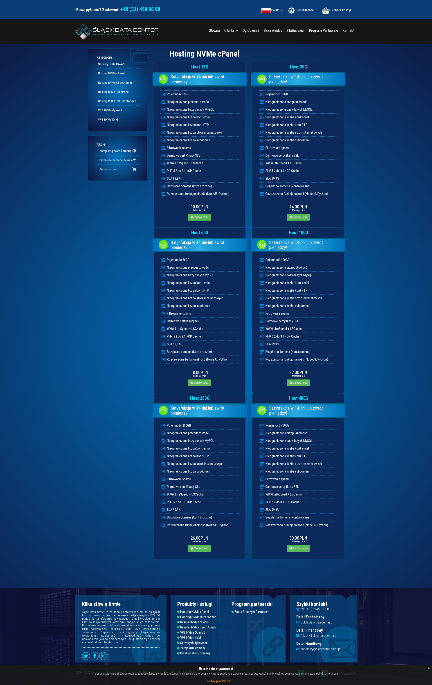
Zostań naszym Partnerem (251, 612)
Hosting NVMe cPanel (111, 73)
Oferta (230, 30)
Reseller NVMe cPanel (194, 622)
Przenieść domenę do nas (115, 160)
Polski (275, 10)
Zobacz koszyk (341, 10)
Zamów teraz (201, 217)
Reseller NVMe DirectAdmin (198, 627)
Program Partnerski (323, 30)
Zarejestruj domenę (193, 648)
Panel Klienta (305, 10)
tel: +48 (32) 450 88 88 (315, 609)
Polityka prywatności (218, 681)
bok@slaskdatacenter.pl (317, 622)
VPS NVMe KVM (108, 119)
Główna (214, 30)
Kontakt (348, 30)
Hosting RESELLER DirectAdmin (117, 101)
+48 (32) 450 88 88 (140, 9)
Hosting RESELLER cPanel (113, 92)
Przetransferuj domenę (195, 653)
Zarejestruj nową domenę (114, 151)
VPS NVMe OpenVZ (110, 110)
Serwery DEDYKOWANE (112, 64)
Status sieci (295, 30)
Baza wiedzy (273, 30)
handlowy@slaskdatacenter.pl (321, 649)
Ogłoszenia (251, 30)
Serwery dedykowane (194, 643)
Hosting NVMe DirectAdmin (115, 82)
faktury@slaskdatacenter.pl (319, 636)
